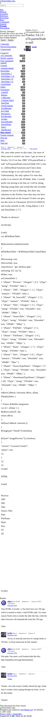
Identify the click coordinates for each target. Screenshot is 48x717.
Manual (3, 12)
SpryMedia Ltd (26, 710)
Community (5, 22)
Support (3, 24)
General (4, 65)
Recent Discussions (8, 47)
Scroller (4, 119)
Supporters (17, 714)
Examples (4, 14)
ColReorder (5, 98)
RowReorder (6, 116)
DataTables (5, 71)
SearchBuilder (7, 122)
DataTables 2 (6, 74)
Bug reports (6, 132)
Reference (4, 16)
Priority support (7, 58)
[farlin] (28, 48)
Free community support (7, 62)
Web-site (4, 143)
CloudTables (6, 84)
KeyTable (5, 111)
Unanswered (6, 49)
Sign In (3, 40)
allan (9, 601)
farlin (34, 47)
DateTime (5, 103)
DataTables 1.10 (7, 76)
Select (3, 127)
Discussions (5, 28)
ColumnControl (7, 100)
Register (10, 40)
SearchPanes (6, 124)
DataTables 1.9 (7, 79)
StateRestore (6, 130)
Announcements (7, 68)
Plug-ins (4, 138)
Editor (3, 87)
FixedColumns (7, 106)
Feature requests (7, 135)
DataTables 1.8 (7, 82)
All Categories (6, 55)
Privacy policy (6, 714)
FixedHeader (6, 108)
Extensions (5, 90)
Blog (2, 20)
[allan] (3, 602)
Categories (5, 44)
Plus (1, 10)
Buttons (4, 95)
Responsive (5, 114)
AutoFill (4, 92)
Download (4, 18)
